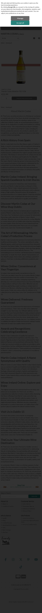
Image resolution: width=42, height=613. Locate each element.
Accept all (20, 23)
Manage (20, 18)
